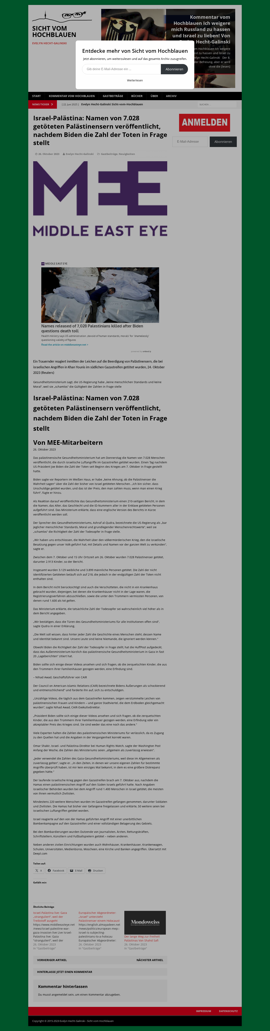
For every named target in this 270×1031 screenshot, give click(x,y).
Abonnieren (174, 69)
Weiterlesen (135, 80)
